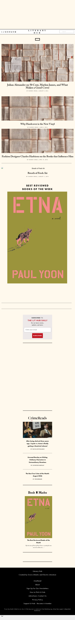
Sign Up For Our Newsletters (37, 588)
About (37, 584)
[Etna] (37, 238)
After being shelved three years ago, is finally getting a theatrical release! (37, 443)
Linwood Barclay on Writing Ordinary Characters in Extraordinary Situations (37, 459)
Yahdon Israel (33, 91)
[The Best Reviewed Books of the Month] (38, 517)
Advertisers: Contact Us (37, 596)
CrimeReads (38, 479)
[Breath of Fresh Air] (37, 168)
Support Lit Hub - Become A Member (38, 603)
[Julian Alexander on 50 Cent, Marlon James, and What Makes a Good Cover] (37, 62)
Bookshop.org (48, 609)
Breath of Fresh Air (37, 173)
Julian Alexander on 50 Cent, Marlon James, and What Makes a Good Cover (37, 86)
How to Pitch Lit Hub (37, 592)
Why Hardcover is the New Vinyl (37, 124)
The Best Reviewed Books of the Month (38, 541)
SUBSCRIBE (37, 335)
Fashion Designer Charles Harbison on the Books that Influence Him (37, 157)
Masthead (37, 581)
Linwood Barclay (38, 465)
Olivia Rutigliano (39, 449)
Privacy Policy (37, 600)
